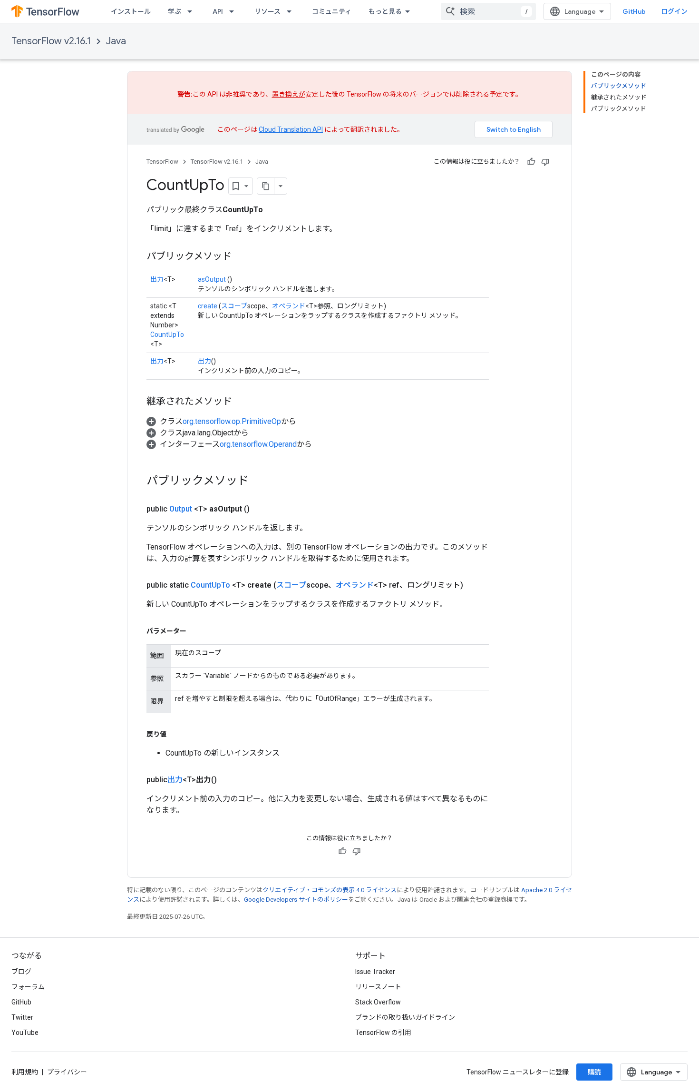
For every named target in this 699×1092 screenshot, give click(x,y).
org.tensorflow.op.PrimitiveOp (232, 421)
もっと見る (385, 11)
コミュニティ (331, 11)
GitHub (634, 11)
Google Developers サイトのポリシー (296, 899)
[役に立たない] (545, 162)
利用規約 (24, 1072)
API (218, 11)
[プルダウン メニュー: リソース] (292, 11)
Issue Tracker (375, 971)
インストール (131, 11)
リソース (267, 11)
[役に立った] (531, 162)
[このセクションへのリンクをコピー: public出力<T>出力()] (228, 780)
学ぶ (174, 11)
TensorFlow (162, 161)
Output (180, 508)
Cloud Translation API (291, 129)
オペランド (288, 306)
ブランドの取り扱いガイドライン (405, 1017)
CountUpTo (167, 334)
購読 (594, 1072)
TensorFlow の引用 (383, 1032)
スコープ (234, 306)
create (207, 306)
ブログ (21, 971)
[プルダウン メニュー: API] (234, 11)
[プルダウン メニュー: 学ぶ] (192, 11)
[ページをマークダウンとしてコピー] (265, 186)
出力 (157, 279)
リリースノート (378, 987)
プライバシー (67, 1072)
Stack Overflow (378, 1002)
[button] (221, 421)
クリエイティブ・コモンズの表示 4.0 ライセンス (329, 890)
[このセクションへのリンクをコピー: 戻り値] (175, 734)
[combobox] (488, 11)
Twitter (22, 1017)
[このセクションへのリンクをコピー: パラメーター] (195, 631)
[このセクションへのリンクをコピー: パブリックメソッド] (241, 257)
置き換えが (288, 94)
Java (116, 41)
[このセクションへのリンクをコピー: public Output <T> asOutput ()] (261, 509)
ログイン (674, 11)
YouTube (25, 1032)
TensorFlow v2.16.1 (51, 41)
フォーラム (28, 987)
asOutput (212, 279)
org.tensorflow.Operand (258, 444)
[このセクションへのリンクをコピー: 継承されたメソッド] (241, 402)
